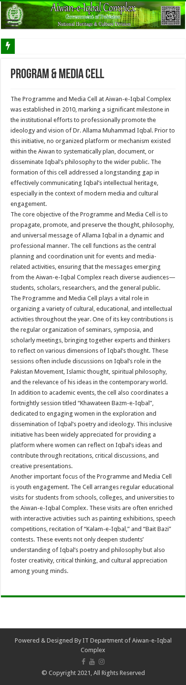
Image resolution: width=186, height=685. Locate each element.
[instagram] (101, 661)
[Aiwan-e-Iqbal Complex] (93, 15)
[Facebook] (83, 661)
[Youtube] (92, 661)
